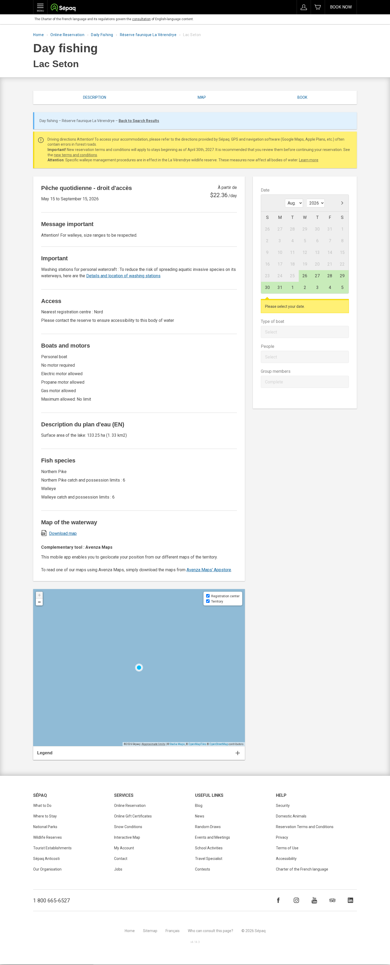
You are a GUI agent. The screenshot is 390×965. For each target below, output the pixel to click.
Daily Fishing (102, 35)
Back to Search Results (139, 121)
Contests (202, 869)
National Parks (45, 827)
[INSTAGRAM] (296, 900)
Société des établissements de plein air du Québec (63, 8)
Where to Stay (45, 816)
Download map (63, 533)
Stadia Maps (177, 744)
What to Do (42, 805)
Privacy (282, 837)
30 (267, 287)
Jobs (118, 869)
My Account (124, 848)
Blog (198, 805)
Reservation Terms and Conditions (304, 827)
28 (329, 275)
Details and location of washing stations (123, 275)
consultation (141, 19)
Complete (274, 381)
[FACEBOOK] (278, 900)
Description (94, 97)
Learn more (308, 160)
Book (302, 97)
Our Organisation (47, 869)
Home (38, 35)
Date (265, 190)
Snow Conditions (128, 827)
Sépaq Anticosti (46, 858)
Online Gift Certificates (133, 816)
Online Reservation (67, 35)
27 (317, 275)
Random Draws (208, 827)
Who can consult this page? (210, 931)
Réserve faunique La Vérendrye (148, 35)
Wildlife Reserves (47, 837)
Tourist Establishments (52, 848)
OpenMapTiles (197, 744)
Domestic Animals (291, 816)
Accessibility (286, 858)
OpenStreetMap (218, 744)
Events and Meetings (212, 837)
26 (304, 275)
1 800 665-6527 (51, 900)
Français (173, 931)
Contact (120, 858)
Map (202, 97)
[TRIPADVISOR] (332, 900)
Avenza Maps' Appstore (209, 569)
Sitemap (150, 931)
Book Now (341, 7)
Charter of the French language (302, 869)
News (199, 816)
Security (283, 805)
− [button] (39, 602)
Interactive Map (127, 837)
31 (280, 287)
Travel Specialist (208, 858)
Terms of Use (287, 848)
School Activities (209, 848)
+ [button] (39, 595)
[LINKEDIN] (350, 900)
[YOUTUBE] (314, 900)
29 (342, 275)
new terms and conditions (75, 155)
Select (271, 332)
